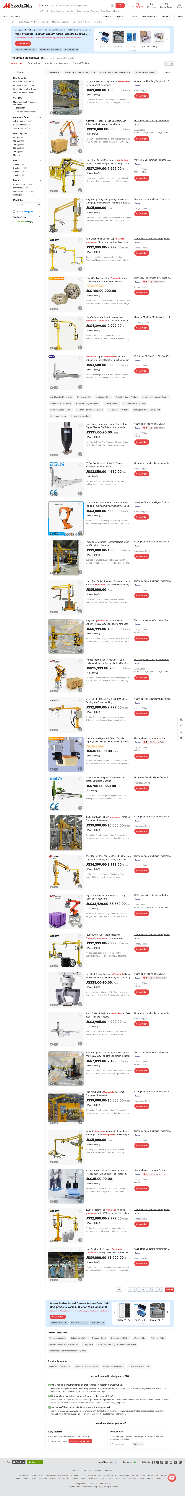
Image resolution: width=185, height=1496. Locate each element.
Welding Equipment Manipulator (146, 409)
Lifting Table (87, 1344)
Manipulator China (103, 397)
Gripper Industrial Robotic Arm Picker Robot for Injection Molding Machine (108, 360)
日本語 (118, 1478)
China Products (36, 1475)
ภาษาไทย (132, 1478)
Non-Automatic (22, 124)
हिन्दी (124, 1478)
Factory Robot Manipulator (134, 403)
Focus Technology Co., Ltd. (94, 1487)
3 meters (19, 171)
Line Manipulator (111, 403)
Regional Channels (138, 1475)
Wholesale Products (78, 1475)
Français (53, 1478)
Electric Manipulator (57, 1338)
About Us (76, 1470)
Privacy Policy (105, 1483)
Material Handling (24, 191)
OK (39, 204)
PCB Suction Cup (71, 49)
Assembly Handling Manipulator (89, 409)
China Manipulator (57, 11)
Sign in (179, 7)
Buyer (118, 16)
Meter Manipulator (58, 416)
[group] (66, 97)
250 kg (18, 151)
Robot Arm (95, 11)
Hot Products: (44, 11)
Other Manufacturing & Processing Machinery (117, 1344)
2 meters (20, 168)
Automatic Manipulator (80, 416)
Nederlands (93, 1478)
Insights (164, 1475)
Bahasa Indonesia (163, 1478)
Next (168, 1289)
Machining (20, 187)
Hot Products (23, 1475)
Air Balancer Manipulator (113, 1366)
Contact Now (141, 96)
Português (43, 1478)
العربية (102, 1478)
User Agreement (80, 1483)
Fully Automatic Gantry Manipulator (115, 72)
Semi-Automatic (22, 128)
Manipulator (54, 72)
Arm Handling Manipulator (61, 397)
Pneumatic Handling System (86, 1366)
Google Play (35, 1462)
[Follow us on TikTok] (157, 1462)
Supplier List (34, 63)
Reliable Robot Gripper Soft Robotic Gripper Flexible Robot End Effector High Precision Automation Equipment (106, 1173)
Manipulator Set (84, 397)
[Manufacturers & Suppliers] (17, 5)
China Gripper (106, 11)
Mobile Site (108, 1470)
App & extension (148, 16)
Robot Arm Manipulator (146, 72)
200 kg (18, 148)
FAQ (84, 1470)
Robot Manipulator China (61, 409)
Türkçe (141, 1478)
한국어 (110, 1478)
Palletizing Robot (158, 1338)
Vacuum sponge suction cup (50, 49)
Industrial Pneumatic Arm (139, 1366)
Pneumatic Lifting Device (59, 1366)
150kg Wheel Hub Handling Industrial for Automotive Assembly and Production (104, 938)
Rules (180, 16)
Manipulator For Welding (118, 409)
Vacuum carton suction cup (26, 49)
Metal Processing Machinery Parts (63, 1344)
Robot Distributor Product (126, 397)
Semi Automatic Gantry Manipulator (80, 72)
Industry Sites (124, 1475)
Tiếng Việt (150, 1478)
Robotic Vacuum (83, 11)
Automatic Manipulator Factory (155, 397)
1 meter (19, 164)
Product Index (153, 1475)
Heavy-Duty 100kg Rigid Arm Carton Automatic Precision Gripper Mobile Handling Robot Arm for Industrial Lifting (108, 584)
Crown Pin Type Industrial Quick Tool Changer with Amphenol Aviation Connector (106, 281)
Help (133, 16)
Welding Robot (140, 1338)
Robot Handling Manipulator (88, 403)
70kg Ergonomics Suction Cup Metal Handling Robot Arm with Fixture (107, 242)
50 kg (18, 137)
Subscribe (138, 1444)
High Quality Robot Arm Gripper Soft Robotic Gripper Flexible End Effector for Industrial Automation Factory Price (107, 427)
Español (34, 1478)
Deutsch (83, 1478)
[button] (167, 39)
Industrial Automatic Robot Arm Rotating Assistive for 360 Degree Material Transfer (108, 1134)
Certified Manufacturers (56, 63)
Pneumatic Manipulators (60, 403)
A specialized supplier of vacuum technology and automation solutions (48, 37)
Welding (19, 194)
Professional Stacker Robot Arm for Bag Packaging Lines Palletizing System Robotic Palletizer (107, 663)
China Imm (70, 11)
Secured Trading (81, 63)
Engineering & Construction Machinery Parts (67, 1350)
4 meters (18, 175)
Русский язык (64, 1478)
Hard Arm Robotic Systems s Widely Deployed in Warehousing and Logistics (108, 1252)
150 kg (18, 144)
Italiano (75, 1478)
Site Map (98, 1470)
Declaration (93, 1483)
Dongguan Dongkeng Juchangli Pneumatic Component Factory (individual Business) (53, 30)
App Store (18, 1462)
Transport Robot (99, 1338)
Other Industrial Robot (120, 1338)
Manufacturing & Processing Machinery (25, 103)
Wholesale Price (94, 1475)
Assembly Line (22, 184)
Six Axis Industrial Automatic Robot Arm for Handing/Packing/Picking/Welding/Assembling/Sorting (108, 506)
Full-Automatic (22, 121)
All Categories (12, 16)
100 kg (18, 141)
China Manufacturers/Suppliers (56, 1475)
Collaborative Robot (79, 1338)
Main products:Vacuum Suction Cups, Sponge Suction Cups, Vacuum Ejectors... (53, 33)
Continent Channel (109, 1475)
